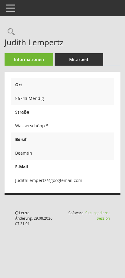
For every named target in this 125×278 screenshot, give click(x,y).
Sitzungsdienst (97, 215)
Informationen (29, 59)
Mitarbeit (79, 59)
